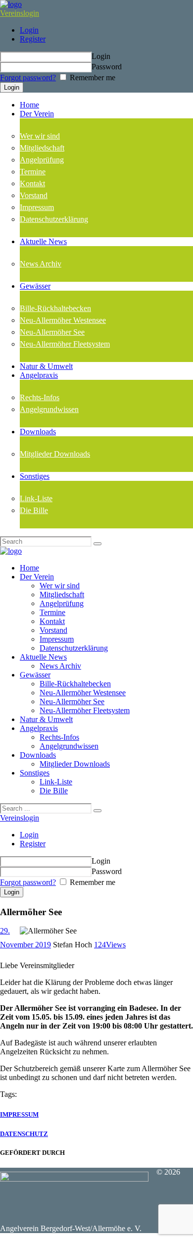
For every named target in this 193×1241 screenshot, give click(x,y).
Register (33, 39)
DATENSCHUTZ (24, 1134)
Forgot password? (28, 77)
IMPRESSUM (19, 1114)
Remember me (91, 77)
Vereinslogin (19, 13)
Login (29, 30)
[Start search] (97, 810)
